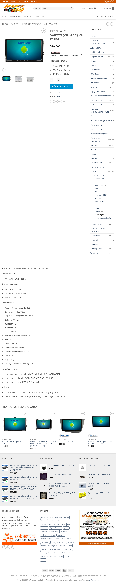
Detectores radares (98, 78)
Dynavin (56, 524)
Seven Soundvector (56, 549)
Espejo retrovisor (97, 91)
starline (64, 553)
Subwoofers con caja (99, 240)
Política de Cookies (42, 577)
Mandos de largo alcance (101, 120)
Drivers (93, 87)
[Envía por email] (60, 101)
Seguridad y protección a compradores (66, 577)
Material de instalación (95, 139)
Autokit (58, 96)
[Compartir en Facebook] (52, 101)
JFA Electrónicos (46, 539)
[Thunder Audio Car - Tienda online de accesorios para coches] (16, 8)
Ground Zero (53, 532)
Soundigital (45, 553)
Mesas (93, 154)
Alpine (43, 517)
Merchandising (96, 149)
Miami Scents (61, 542)
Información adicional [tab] (23, 268)
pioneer (43, 546)
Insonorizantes (96, 100)
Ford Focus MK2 (101, 195)
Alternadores (96, 48)
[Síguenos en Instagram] (109, 1)
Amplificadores (96, 56)
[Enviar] (71, 8)
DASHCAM (94, 74)
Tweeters (94, 244)
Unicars (60, 556)
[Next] (43, 50)
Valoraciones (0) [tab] (41, 268)
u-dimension (51, 556)
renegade (44, 549)
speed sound (55, 553)
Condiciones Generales (97, 575)
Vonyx (43, 560)
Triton (43, 556)
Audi (96, 188)
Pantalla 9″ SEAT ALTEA (68, 442)
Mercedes (98, 198)
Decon (66, 521)
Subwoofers (95, 235)
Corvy (60, 521)
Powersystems (53, 546)
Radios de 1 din (98, 175)
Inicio (4, 16)
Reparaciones (96, 224)
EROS (63, 524)
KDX (63, 539)
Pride (70, 546)
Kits (92, 116)
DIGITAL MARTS (46, 524)
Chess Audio (52, 521)
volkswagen (51, 24)
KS (74, 539)
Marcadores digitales (99, 133)
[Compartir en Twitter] (56, 101)
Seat (96, 205)
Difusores (94, 83)
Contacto (40, 16)
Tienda (25, 16)
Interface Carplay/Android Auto (99, 110)
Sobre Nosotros (14, 16)
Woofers (94, 253)
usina (67, 556)
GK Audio (44, 532)
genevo (66, 528)
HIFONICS (63, 532)
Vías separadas (96, 249)
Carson (43, 521)
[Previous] (5, 50)
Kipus (69, 539)
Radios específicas (31, 24)
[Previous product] (112, 24)
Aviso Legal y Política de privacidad (32, 575)
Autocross (58, 517)
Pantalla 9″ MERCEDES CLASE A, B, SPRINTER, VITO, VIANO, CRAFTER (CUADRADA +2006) (43, 444)
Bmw (96, 192)
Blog (32, 16)
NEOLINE (71, 542)
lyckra (53, 542)
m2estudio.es (94, 580)
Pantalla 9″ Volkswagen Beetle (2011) (13, 443)
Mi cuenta (13, 575)
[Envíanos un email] (112, 1)
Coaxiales (94, 65)
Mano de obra (96, 125)
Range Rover (99, 201)
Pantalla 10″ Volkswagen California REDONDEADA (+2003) (101, 443)
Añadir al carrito (61, 86)
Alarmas (93, 36)
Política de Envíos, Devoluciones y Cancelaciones (67, 575)
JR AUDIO (57, 539)
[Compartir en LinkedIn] (68, 101)
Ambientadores (97, 52)
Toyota (97, 211)
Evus (68, 524)
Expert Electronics (56, 528)
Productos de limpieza (100, 167)
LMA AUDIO (45, 542)
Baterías (93, 61)
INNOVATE (60, 535)
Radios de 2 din (98, 179)
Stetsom (71, 553)
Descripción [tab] (7, 268)
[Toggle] (113, 56)
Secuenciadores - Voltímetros (97, 230)
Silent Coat (68, 549)
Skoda (97, 208)
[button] (107, 8)
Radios (14, 24)
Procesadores (96, 162)
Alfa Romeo (99, 185)
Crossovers (95, 69)
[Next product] (108, 24)
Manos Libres (96, 129)
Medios (93, 145)
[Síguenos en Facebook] (105, 1)
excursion (44, 528)
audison (50, 517)
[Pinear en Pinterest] (64, 101)
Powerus (63, 546)
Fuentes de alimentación (100, 96)
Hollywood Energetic (48, 535)
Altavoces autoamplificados (97, 42)
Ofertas (93, 158)
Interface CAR (96, 104)
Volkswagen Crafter (104, 218)
